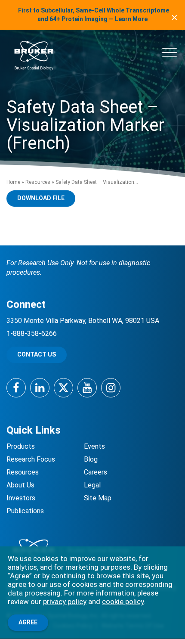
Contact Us (36, 354)
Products (20, 446)
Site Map (97, 498)
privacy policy (64, 601)
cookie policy (123, 601)
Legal (92, 485)
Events (94, 446)
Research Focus (30, 459)
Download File (41, 198)
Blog (91, 459)
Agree (27, 622)
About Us (20, 485)
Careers (95, 472)
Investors (20, 498)
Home (13, 182)
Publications (25, 511)
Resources (37, 182)
